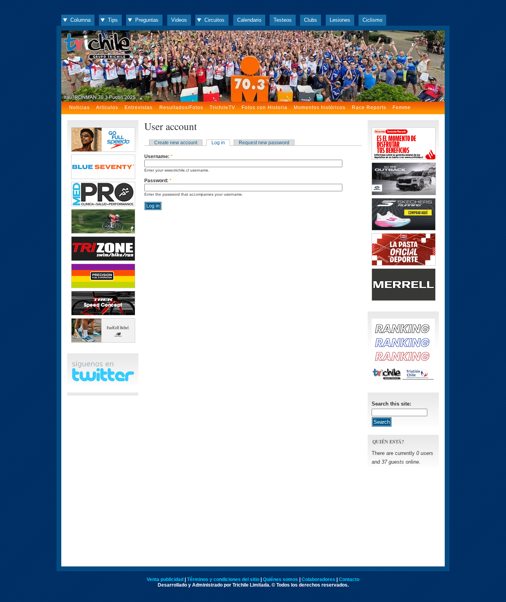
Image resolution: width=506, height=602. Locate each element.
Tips (113, 20)
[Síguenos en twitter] (102, 380)
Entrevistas (139, 107)
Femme (402, 107)
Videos (179, 20)
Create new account (175, 142)
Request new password (264, 142)
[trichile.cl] (253, 66)
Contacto (349, 579)
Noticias (79, 107)
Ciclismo (372, 20)
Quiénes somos (280, 579)
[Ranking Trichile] (403, 380)
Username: (158, 156)
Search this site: (391, 404)
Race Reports (369, 107)
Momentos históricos (320, 107)
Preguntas (147, 20)
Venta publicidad (165, 579)
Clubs (310, 20)
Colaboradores (318, 579)
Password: (158, 180)
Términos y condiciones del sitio (223, 579)
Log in (218, 142)
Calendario (249, 20)
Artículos (107, 107)
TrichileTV (222, 107)
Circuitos (214, 20)
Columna (80, 20)
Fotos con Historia (264, 107)
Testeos (283, 20)
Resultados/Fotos (181, 107)
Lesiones (340, 20)
